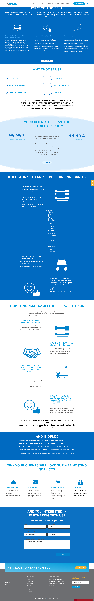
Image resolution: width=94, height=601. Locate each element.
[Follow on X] (6, 577)
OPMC (47, 598)
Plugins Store (41, 3)
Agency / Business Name (30, 532)
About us (68, 3)
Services (49, 3)
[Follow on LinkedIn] (9, 577)
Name (26, 524)
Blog (62, 3)
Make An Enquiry (79, 3)
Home (34, 3)
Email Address (51, 524)
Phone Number (51, 532)
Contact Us (81, 567)
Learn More (47, 162)
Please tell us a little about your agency (34, 539)
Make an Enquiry (47, 61)
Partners (57, 3)
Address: (7, 581)
